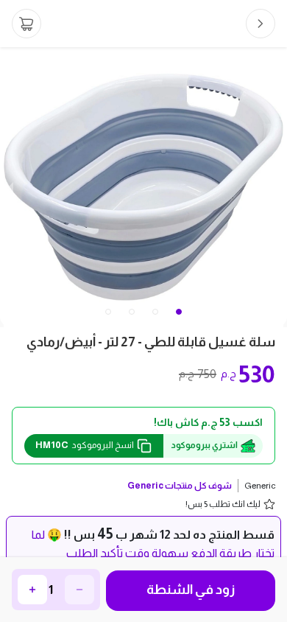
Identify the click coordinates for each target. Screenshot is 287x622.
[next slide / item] (276, 187)
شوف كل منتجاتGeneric (179, 486)
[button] (108, 312)
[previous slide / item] (10, 187)
